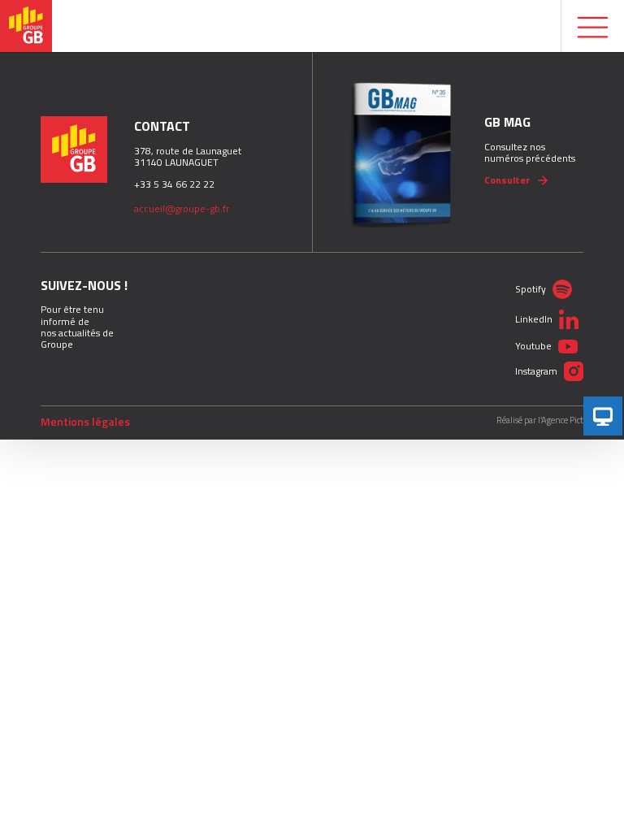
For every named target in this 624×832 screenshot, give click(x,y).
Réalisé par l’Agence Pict (539, 420)
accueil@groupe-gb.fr (181, 208)
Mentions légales (85, 421)
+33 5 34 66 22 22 (174, 184)
